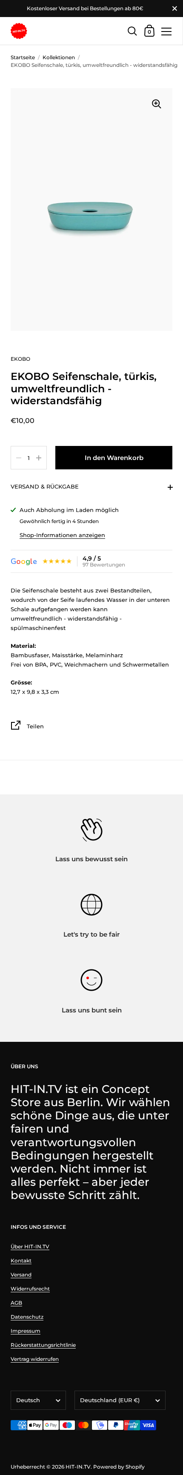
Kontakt (21, 1260)
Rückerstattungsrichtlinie (43, 1345)
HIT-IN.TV (78, 1466)
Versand (21, 1274)
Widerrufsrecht (30, 1288)
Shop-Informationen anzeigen (62, 535)
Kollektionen (59, 57)
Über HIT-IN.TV (30, 1246)
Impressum (25, 1331)
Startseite (23, 57)
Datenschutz (27, 1317)
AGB (16, 1303)
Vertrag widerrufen (35, 1359)
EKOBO (20, 359)
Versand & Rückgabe (45, 486)
